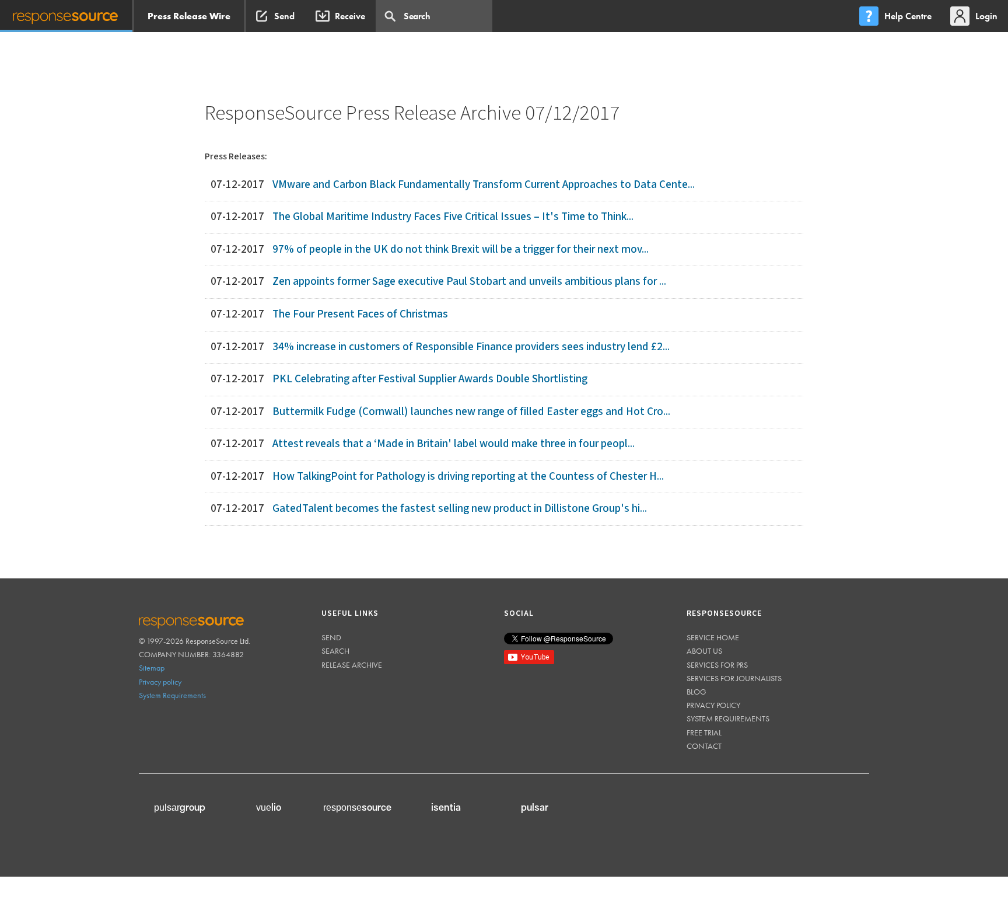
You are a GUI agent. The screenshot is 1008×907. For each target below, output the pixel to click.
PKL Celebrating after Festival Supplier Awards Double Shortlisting (429, 379)
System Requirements (172, 695)
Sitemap (151, 667)
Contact (704, 746)
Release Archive (351, 665)
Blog (696, 691)
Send (331, 637)
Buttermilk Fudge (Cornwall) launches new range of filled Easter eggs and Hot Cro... (471, 411)
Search (335, 651)
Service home (713, 637)
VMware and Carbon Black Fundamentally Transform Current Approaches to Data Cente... (483, 184)
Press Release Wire (189, 16)
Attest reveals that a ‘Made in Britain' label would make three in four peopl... (453, 444)
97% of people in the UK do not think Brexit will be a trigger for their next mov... (460, 249)
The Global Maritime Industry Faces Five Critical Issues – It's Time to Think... (453, 217)
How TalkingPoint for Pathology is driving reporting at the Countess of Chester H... (468, 476)
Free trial (704, 732)
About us (704, 651)
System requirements (728, 718)
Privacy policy (160, 681)
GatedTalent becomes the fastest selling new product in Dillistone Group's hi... (459, 508)
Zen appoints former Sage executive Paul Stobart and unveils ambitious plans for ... (469, 281)
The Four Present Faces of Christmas (360, 314)
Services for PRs (717, 665)
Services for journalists (734, 678)
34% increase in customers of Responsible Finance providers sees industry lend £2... (471, 347)
